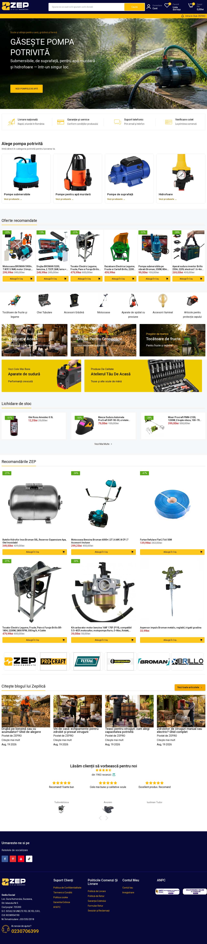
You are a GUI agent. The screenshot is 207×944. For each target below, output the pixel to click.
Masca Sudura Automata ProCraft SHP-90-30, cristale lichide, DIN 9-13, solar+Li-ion (114, 419)
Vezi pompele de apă (26, 88)
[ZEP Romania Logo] (15, 9)
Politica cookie (60, 897)
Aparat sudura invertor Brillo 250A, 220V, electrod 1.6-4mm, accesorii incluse (188, 268)
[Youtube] (21, 859)
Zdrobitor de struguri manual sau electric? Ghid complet (127, 730)
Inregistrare (128, 892)
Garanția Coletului (97, 901)
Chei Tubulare (44, 312)
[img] (103, 770)
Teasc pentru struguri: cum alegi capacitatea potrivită (75, 730)
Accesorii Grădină (74, 312)
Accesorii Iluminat (163, 312)
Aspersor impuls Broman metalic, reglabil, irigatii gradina (170, 627)
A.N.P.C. (57, 907)
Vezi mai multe (101, 444)
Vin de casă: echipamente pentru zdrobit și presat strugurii (24, 730)
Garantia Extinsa (61, 902)
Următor (197, 256)
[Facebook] (5, 859)
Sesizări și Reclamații (98, 910)
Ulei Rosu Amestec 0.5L (40, 417)
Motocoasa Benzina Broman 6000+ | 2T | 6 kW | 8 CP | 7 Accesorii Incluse (99, 541)
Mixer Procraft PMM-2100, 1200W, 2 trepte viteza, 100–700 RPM (184, 419)
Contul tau (127, 887)
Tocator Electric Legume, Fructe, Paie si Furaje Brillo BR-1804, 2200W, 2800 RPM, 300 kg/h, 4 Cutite (85, 268)
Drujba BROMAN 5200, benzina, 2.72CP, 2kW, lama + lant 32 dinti (51, 268)
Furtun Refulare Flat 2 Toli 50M (156, 539)
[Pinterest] (13, 859)
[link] (32, 233)
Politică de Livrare (97, 891)
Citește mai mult (11, 740)
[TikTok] (29, 859)
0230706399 (25, 931)
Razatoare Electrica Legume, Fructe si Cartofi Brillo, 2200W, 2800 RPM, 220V (120, 268)
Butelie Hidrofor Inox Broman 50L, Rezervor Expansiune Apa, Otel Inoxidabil (34, 541)
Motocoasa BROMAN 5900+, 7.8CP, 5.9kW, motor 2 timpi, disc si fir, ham (17, 268)
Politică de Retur (96, 896)
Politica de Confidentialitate (67, 887)
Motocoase (103, 312)
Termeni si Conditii (62, 892)
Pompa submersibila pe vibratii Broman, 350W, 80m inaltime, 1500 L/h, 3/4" (152, 268)
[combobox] (86, 7)
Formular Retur (95, 905)
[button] (101, 818)
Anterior (10, 256)
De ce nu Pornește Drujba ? (175, 729)
